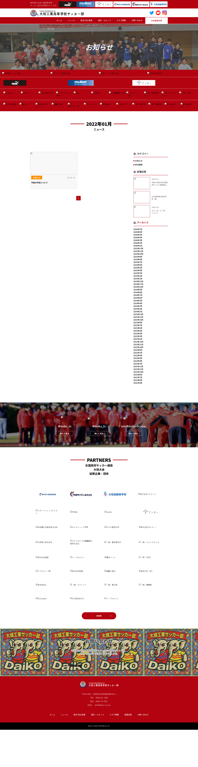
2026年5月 (137, 234)
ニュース (71, 20)
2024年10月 (138, 286)
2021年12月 (138, 366)
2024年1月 (137, 311)
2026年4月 (137, 237)
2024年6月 (137, 297)
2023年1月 (137, 339)
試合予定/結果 (86, 20)
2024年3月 (137, 306)
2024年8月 (137, 292)
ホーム (59, 20)
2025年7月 (137, 262)
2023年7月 (137, 325)
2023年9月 (137, 322)
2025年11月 (138, 251)
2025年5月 (137, 267)
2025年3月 (137, 273)
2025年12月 (138, 248)
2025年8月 (137, 259)
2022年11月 (138, 344)
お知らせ (36, 177)
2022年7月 (137, 352)
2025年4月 (137, 270)
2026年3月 (137, 240)
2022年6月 (137, 355)
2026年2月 (137, 243)
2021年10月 (138, 371)
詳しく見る (64, 433)
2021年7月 (137, 377)
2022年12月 (138, 341)
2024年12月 (138, 281)
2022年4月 (137, 360)
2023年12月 (138, 314)
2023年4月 (137, 333)
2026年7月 (137, 229)
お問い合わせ (136, 20)
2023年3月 (137, 336)
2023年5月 (137, 330)
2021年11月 (138, 369)
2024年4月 (137, 303)
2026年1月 (137, 245)
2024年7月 (137, 295)
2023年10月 (138, 319)
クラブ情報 (121, 20)
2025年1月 (137, 278)
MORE (99, 615)
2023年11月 (138, 317)
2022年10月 (138, 347)
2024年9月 (137, 289)
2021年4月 (137, 382)
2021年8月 (137, 374)
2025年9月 (137, 256)
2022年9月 (137, 350)
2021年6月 (137, 380)
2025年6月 (137, 264)
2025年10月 (138, 254)
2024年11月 (138, 284)
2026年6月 (137, 232)
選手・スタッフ (104, 20)
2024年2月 (137, 308)
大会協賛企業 (156, 20)
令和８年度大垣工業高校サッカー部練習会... (160, 183)
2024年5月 (137, 300)
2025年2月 (137, 275)
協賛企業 (128, 715)
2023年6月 (137, 328)
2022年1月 (137, 363)
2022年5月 (137, 358)
